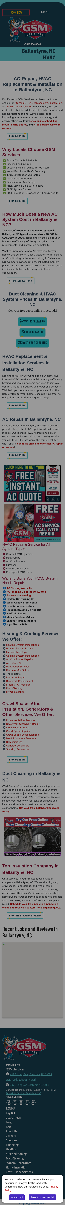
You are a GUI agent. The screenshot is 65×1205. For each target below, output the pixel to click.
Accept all (17, 1197)
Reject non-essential (42, 1197)
